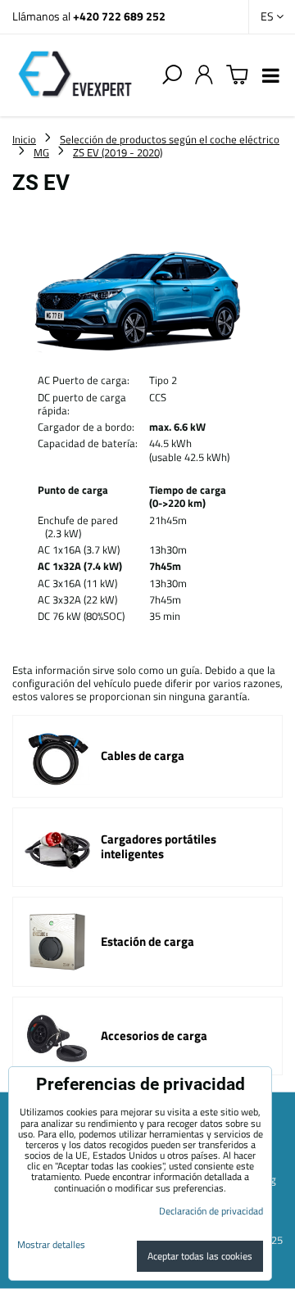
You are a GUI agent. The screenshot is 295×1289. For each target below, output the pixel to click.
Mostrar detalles (51, 1244)
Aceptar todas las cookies (200, 1256)
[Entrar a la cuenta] (204, 75)
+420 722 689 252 (119, 16)
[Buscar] (172, 75)
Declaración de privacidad (211, 1211)
